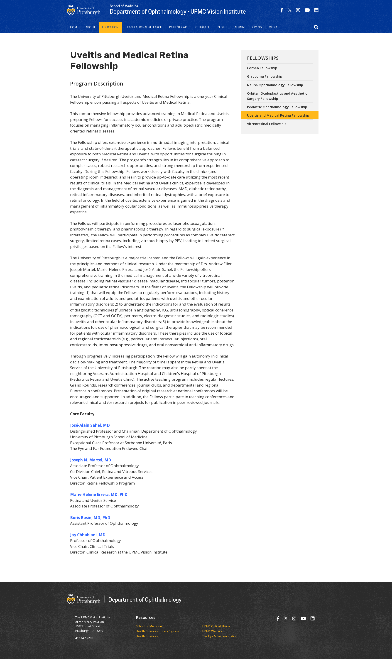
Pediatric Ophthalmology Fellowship (277, 107)
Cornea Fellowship (262, 68)
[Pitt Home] (84, 9)
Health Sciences (147, 636)
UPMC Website (212, 631)
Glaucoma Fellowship (264, 76)
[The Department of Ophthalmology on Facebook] (281, 10)
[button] (316, 27)
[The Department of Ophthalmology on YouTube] (307, 10)
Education (110, 27)
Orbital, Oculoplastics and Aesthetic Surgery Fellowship (277, 96)
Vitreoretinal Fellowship (267, 123)
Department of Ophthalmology (144, 599)
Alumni (240, 27)
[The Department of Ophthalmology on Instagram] (298, 10)
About (91, 27)
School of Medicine (149, 626)
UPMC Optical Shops (216, 626)
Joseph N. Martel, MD (90, 460)
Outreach (203, 27)
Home (74, 27)
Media (273, 27)
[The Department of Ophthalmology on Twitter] (290, 10)
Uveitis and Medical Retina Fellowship (278, 115)
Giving (257, 27)
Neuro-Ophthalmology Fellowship (275, 85)
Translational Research (143, 27)
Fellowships (263, 58)
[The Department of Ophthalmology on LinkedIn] (316, 10)
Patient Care (178, 27)
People (223, 27)
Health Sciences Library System (157, 631)
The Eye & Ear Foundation (220, 636)
